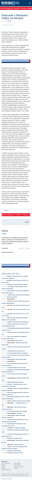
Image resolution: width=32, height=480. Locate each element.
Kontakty (3, 464)
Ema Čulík (9, 280)
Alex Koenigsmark (11, 413)
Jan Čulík (9, 276)
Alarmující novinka (17, 438)
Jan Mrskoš (10, 428)
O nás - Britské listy (6, 463)
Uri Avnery (9, 450)
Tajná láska (19, 413)
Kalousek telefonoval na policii (20, 284)
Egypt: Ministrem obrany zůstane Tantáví (16, 359)
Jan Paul (9, 419)
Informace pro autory (18, 466)
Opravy (3, 466)
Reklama (4, 468)
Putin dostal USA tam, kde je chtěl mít (16, 351)
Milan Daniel (10, 444)
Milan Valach (10, 407)
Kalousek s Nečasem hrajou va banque (21, 401)
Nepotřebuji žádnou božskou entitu (15, 382)
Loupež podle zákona (18, 444)
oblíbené (28, 248)
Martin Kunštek (11, 342)
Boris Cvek (10, 284)
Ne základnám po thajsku (19, 428)
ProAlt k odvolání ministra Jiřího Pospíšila (17, 411)
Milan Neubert (10, 403)
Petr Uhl (9, 21)
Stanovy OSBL (17, 463)
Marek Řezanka (11, 340)
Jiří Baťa (9, 446)
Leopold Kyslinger (11, 378)
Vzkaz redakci (17, 464)
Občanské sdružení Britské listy (17, 474)
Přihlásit (4, 234)
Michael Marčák (11, 299)
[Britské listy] (16, 61)
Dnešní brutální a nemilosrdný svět (20, 322)
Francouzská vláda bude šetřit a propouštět (17, 353)
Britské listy (13, 3)
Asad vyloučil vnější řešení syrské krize (16, 367)
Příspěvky (16, 468)
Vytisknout (6, 210)
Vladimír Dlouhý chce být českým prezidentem (19, 295)
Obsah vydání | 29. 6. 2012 (10, 274)
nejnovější (21, 248)
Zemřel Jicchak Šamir (12, 297)
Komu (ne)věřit (18, 340)
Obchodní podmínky (6, 469)
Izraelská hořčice (17, 450)
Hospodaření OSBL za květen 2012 (15, 452)
